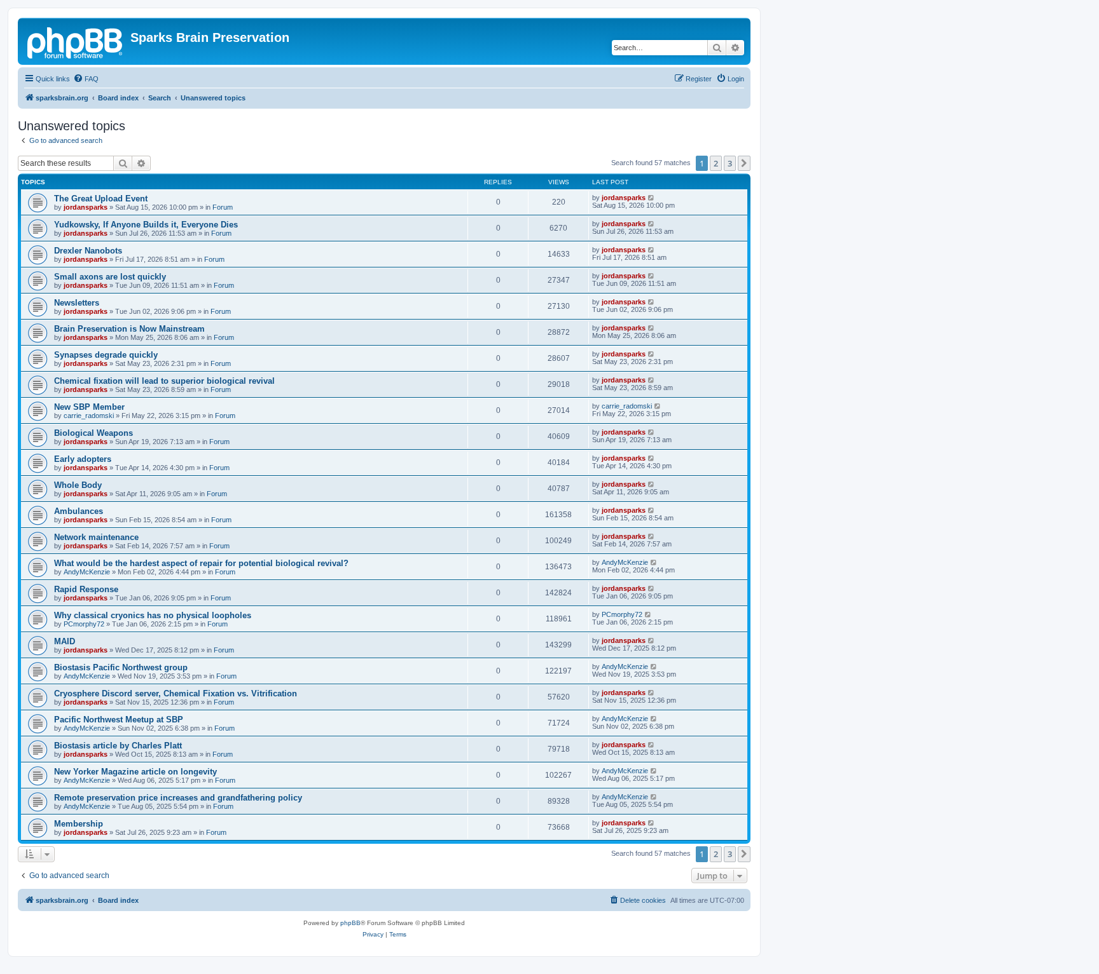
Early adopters (82, 459)
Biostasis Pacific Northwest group (121, 667)
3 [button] (730, 163)
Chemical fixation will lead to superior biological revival (164, 381)
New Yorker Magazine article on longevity (135, 771)
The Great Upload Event (101, 198)
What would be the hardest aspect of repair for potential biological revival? (201, 563)
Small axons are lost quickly (110, 276)
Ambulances (78, 511)
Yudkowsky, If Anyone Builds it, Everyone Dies (146, 224)
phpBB (350, 922)
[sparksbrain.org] (75, 41)
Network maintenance (96, 537)
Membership (78, 824)
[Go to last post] (651, 197)
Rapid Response (86, 589)
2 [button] (716, 163)
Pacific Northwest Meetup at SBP (118, 719)
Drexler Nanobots (88, 250)
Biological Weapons (93, 433)
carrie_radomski (89, 415)
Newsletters (76, 303)
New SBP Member (89, 407)
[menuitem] (86, 78)
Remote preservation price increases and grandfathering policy (178, 797)
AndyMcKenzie (87, 572)
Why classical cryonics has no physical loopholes (152, 615)
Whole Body (78, 485)
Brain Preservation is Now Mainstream (129, 329)
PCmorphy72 (84, 624)
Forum (222, 207)
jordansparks (85, 207)
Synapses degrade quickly (106, 355)
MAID (64, 641)
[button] (744, 163)
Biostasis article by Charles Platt (118, 745)
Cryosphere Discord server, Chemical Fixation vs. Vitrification (175, 693)
